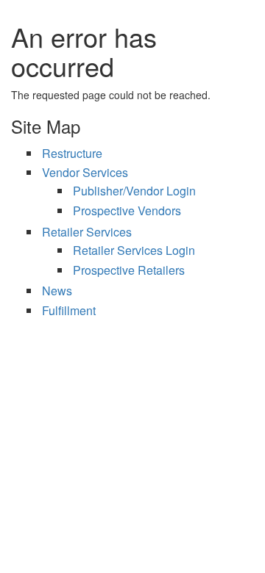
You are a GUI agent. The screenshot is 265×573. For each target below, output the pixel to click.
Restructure (72, 153)
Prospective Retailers (129, 270)
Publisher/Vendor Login (134, 190)
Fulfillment (69, 310)
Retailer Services (87, 231)
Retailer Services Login (134, 250)
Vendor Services (85, 172)
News (57, 290)
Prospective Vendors (127, 210)
